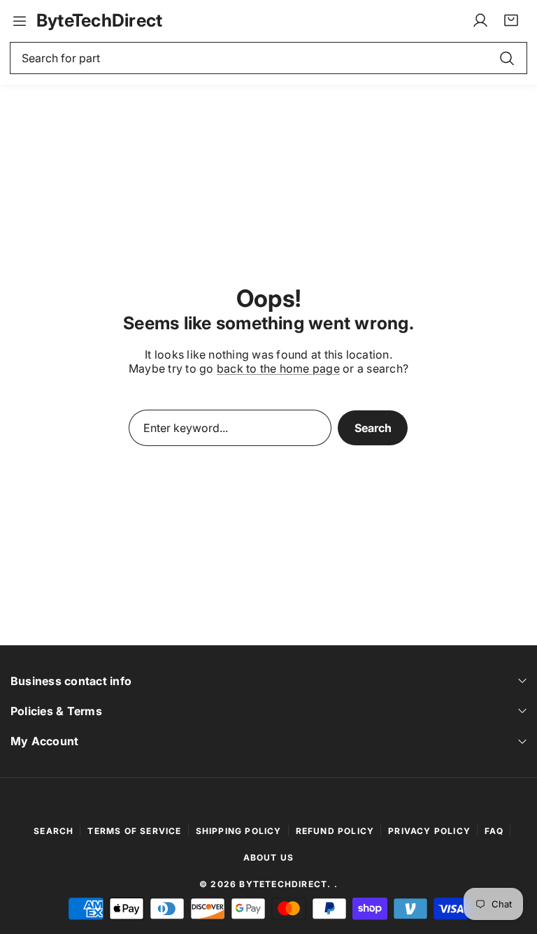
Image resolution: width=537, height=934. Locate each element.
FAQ (494, 831)
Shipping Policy (239, 831)
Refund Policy (335, 831)
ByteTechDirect (283, 884)
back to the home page (278, 368)
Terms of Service (134, 831)
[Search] (507, 58)
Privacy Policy (429, 831)
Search (373, 428)
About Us (268, 857)
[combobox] (268, 58)
